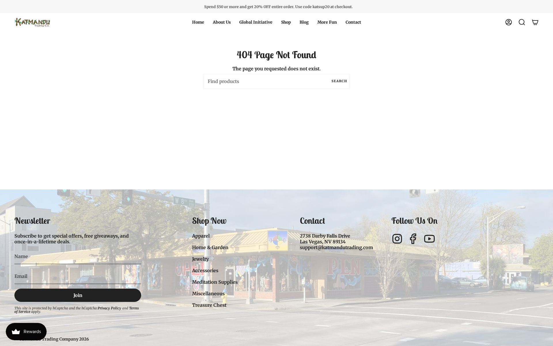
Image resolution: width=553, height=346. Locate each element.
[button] (222, 22)
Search (339, 81)
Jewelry (200, 259)
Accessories (205, 270)
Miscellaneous (208, 293)
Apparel (201, 236)
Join (77, 295)
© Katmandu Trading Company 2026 (51, 339)
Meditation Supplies (215, 282)
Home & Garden (210, 247)
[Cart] (535, 22)
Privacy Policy (109, 308)
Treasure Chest (209, 305)
